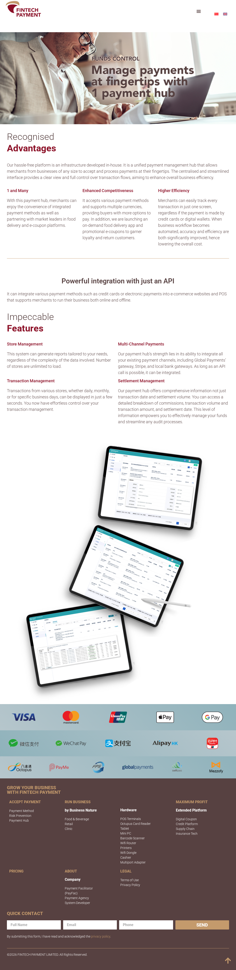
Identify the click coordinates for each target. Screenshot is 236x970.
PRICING (16, 871)
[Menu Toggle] (199, 11)
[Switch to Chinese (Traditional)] (216, 14)
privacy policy (100, 936)
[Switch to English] (225, 14)
